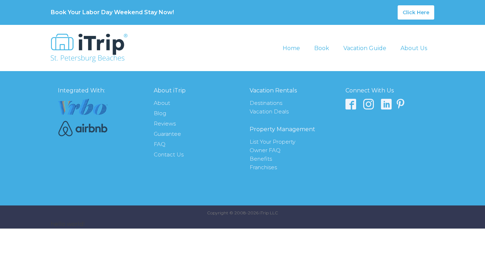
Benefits (261, 158)
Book (321, 48)
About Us (413, 48)
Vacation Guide (364, 48)
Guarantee (167, 133)
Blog (160, 113)
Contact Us (169, 154)
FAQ (159, 144)
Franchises (263, 167)
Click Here (416, 12)
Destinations (266, 103)
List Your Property (272, 141)
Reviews (165, 123)
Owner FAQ (265, 150)
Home (291, 48)
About (162, 103)
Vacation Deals (269, 111)
